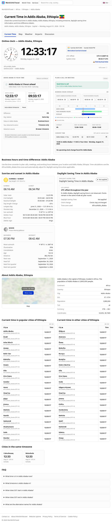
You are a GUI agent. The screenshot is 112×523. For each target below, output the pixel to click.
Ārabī (5, 337)
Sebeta (61, 432)
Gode (61, 382)
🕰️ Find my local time (100, 62)
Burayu (62, 354)
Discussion (49, 34)
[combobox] (56, 3)
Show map (28, 293)
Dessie (6, 365)
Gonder (6, 382)
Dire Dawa (7, 376)
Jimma (6, 404)
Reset (24, 107)
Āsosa (61, 342)
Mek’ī (61, 421)
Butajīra (62, 359)
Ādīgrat (62, 331)
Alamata (62, 337)
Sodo (5, 432)
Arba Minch (8, 342)
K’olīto (61, 404)
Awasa (6, 348)
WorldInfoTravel (7, 9)
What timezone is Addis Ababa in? (18, 483)
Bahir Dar (7, 354)
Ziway (61, 438)
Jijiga (5, 399)
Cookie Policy (72, 516)
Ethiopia (25, 9)
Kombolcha (63, 410)
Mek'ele (6, 410)
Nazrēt (6, 415)
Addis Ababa (8, 331)
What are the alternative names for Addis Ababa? (23, 504)
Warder (6, 438)
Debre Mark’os (64, 365)
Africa (18, 9)
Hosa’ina (6, 393)
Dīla (5, 371)
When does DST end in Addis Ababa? (19, 497)
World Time (26, 3)
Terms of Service (60, 516)
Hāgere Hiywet (65, 387)
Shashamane (8, 427)
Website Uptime (35, 516)
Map (20, 34)
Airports (38, 34)
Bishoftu (6, 359)
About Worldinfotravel (19, 516)
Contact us (6, 516)
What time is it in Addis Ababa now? (18, 476)
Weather (28, 34)
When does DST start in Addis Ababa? (19, 490)
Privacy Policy (47, 516)
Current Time (10, 34)
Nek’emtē (7, 421)
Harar (5, 387)
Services (35, 3)
